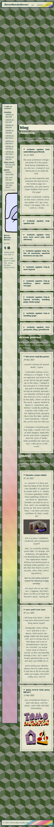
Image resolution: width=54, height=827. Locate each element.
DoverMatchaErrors (16, 4)
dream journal (9, 162)
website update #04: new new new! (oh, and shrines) (36, 237)
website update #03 (9, 131)
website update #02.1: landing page (36, 314)
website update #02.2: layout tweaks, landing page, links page (36, 299)
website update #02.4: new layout (36, 268)
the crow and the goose (10, 165)
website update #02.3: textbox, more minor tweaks (36, 283)
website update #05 (9, 121)
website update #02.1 (9, 152)
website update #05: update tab (36, 222)
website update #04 (9, 126)
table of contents (8, 107)
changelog (7, 112)
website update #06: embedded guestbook (36, 150)
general (6, 170)
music (49, 5)
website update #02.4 (9, 137)
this (47, 580)
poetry (40, 5)
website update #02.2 (9, 147)
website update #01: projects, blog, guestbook (36, 328)
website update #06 (9, 115)
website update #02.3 (9, 142)
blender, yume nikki (9, 173)
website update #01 (9, 158)
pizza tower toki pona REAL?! (9, 185)
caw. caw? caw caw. (9, 178)
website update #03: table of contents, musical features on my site (36, 253)
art (32, 5)
